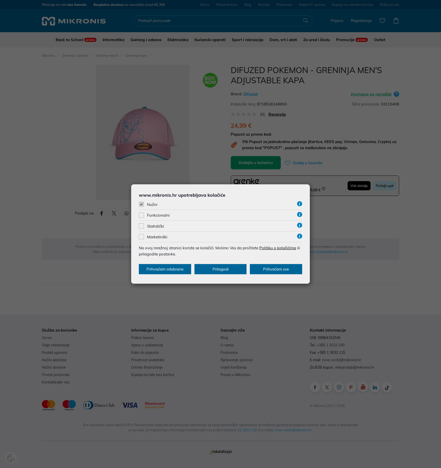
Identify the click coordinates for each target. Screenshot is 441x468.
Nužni (152, 204)
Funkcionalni (158, 215)
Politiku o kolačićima (277, 247)
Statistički (155, 226)
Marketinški (157, 236)
